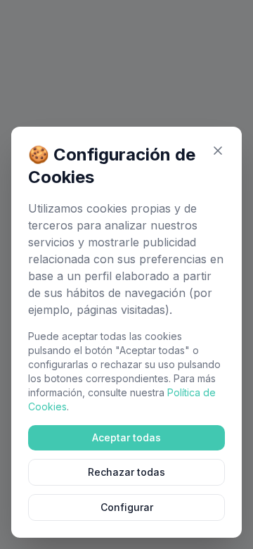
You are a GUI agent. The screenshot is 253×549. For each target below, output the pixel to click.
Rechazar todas (126, 472)
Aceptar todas (126, 437)
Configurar (126, 507)
